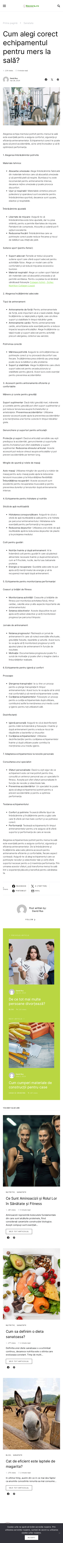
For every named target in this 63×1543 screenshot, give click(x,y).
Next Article (16, 1019)
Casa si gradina (17, 1093)
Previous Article (20, 935)
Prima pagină (10, 23)
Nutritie (10, 1192)
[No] (59, 1533)
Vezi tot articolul (19, 1231)
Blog (11, 1009)
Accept (31, 1538)
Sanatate (28, 23)
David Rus (14, 78)
